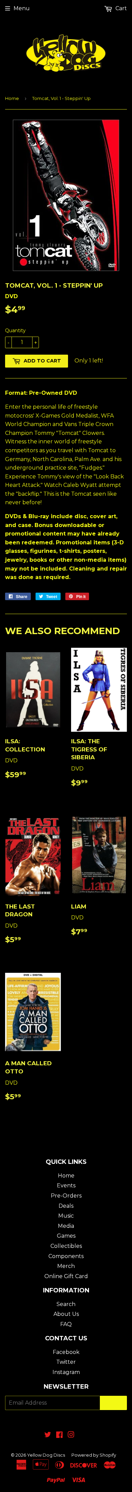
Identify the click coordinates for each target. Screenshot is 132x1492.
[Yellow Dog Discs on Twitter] (47, 1435)
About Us (66, 1314)
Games (66, 1236)
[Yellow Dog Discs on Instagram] (71, 1435)
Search (66, 1304)
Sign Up (113, 1403)
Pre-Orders (66, 1195)
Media (66, 1226)
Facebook (66, 1352)
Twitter (66, 1362)
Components (66, 1256)
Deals (66, 1206)
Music (66, 1216)
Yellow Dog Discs (46, 1455)
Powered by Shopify (93, 1455)
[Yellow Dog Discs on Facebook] (59, 1435)
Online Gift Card (66, 1276)
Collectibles (66, 1246)
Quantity (15, 330)
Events (66, 1185)
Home (12, 98)
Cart (120, 8)
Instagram (66, 1372)
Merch (66, 1266)
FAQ (66, 1324)
